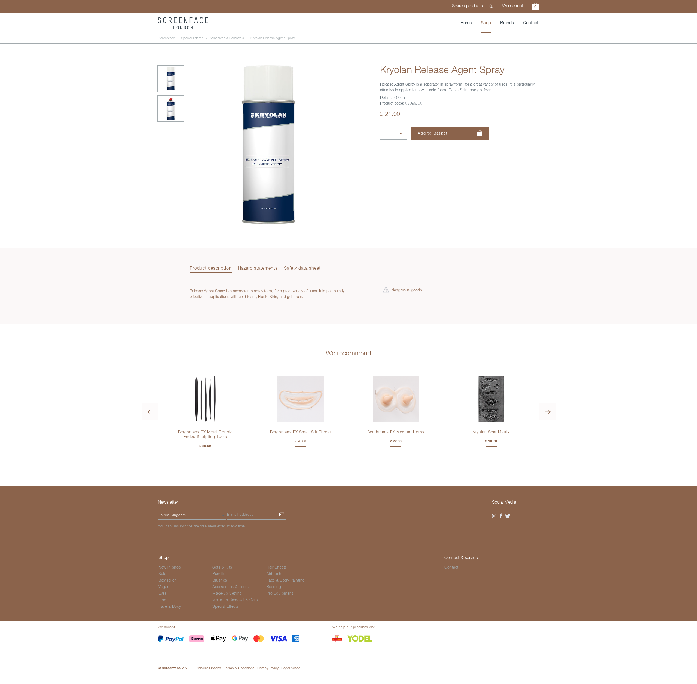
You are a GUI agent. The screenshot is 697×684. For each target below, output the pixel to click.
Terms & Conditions (239, 668)
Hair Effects (277, 567)
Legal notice (290, 668)
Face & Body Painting (286, 580)
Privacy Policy (268, 668)
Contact (530, 23)
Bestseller (167, 580)
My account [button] (512, 6)
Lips (162, 600)
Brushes (219, 580)
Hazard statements (258, 268)
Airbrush (274, 574)
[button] (535, 7)
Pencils (218, 574)
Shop (486, 23)
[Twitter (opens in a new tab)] (507, 516)
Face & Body (169, 607)
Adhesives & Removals (227, 38)
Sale (162, 574)
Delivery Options (208, 668)
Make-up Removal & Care (235, 600)
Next (547, 411)
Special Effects (192, 38)
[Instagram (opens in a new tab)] (494, 516)
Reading (274, 587)
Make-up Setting (227, 593)
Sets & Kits (222, 567)
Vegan (164, 587)
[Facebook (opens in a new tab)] (501, 516)
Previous (150, 411)
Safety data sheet (302, 268)
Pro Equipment (280, 593)
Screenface (166, 38)
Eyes (162, 593)
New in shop (169, 567)
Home (466, 23)
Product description (211, 268)
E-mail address (240, 514)
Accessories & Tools (230, 587)
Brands (507, 23)
